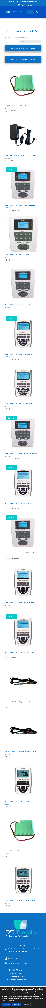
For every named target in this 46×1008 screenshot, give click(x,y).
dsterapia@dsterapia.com (17, 963)
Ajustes (26, 1004)
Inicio (6, 27)
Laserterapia (20, 27)
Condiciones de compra (14, 976)
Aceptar (6, 1004)
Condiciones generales (14, 973)
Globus (7, 108)
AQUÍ (15, 995)
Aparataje (12, 27)
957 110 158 (14, 2)
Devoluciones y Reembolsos (16, 980)
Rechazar (16, 1004)
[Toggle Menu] (29, 12)
